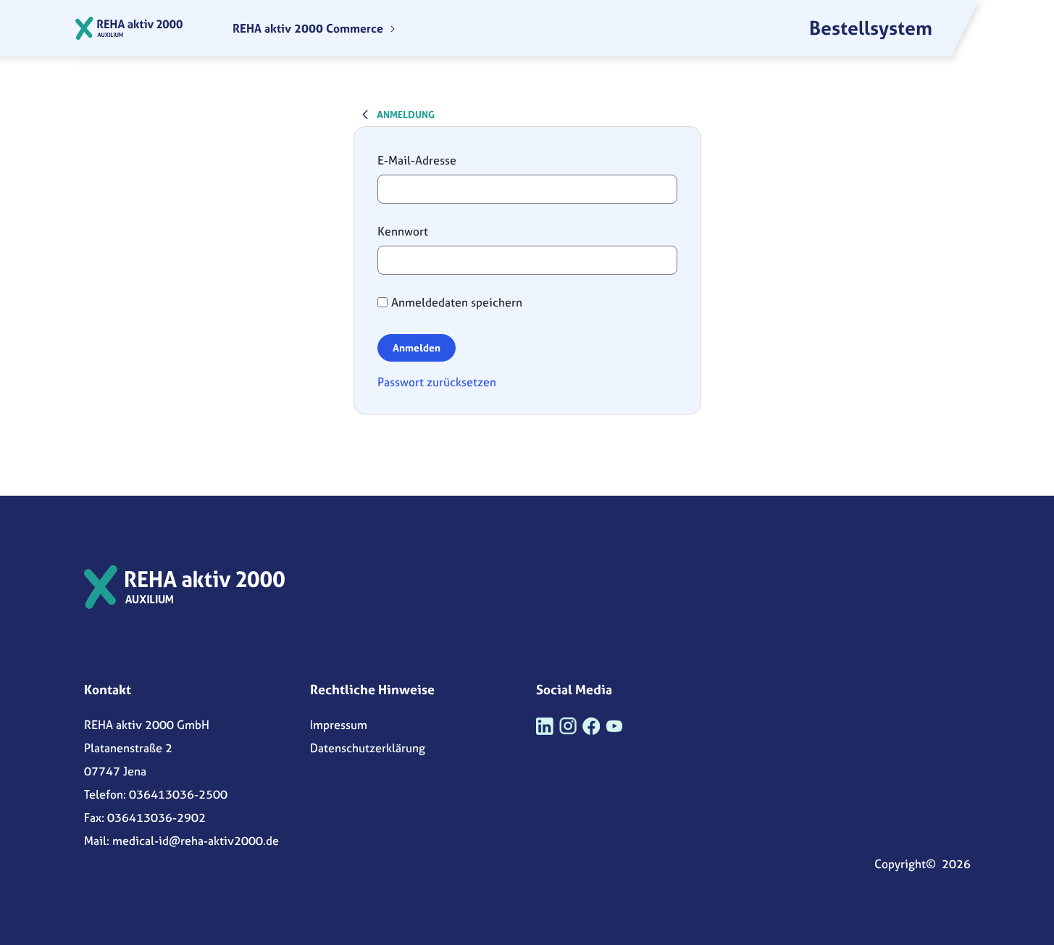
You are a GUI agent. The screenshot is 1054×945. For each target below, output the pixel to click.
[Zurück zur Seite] (365, 113)
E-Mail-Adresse (416, 160)
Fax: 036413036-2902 (145, 817)
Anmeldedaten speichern (456, 302)
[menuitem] (314, 28)
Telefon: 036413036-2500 (155, 794)
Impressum (338, 725)
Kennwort (402, 231)
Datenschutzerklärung (367, 748)
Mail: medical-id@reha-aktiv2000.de (181, 841)
